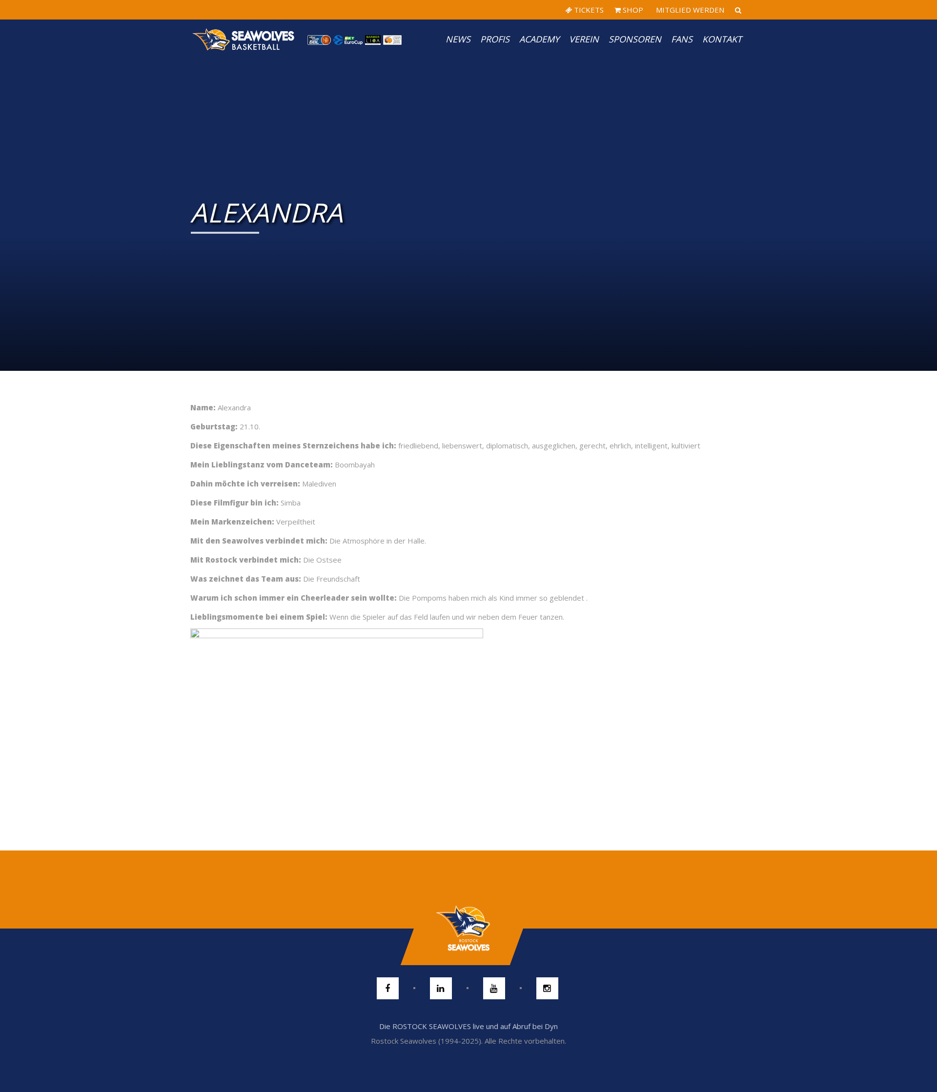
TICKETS (588, 10)
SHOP (632, 10)
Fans (682, 39)
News (458, 39)
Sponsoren (635, 39)
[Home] (244, 39)
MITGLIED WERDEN (689, 10)
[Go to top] (468, 928)
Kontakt (722, 39)
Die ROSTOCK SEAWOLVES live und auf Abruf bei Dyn (468, 1026)
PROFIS (494, 39)
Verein (584, 39)
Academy (539, 39)
